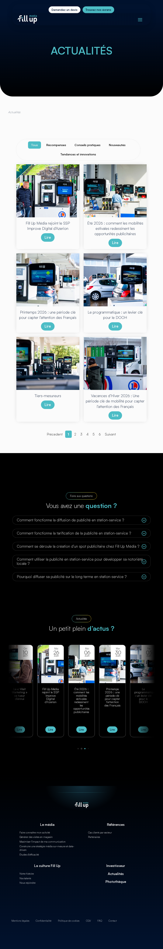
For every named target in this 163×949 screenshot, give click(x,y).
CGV (88, 920)
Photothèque (115, 881)
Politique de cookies (68, 920)
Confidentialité (43, 920)
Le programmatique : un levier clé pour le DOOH (114, 695)
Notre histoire (27, 873)
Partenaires (94, 837)
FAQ (99, 920)
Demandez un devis (64, 9)
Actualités (116, 874)
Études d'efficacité (29, 854)
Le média (47, 824)
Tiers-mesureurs (143, 690)
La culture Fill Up (47, 866)
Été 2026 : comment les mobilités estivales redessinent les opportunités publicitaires (50, 700)
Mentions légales (20, 920)
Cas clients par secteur (100, 832)
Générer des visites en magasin (36, 837)
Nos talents (25, 878)
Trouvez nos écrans (98, 9)
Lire (48, 237)
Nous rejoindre (27, 882)
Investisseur (115, 866)
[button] (74, 748)
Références (116, 824)
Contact (112, 920)
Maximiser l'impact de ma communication (43, 841)
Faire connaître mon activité (35, 832)
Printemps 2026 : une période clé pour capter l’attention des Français (81, 697)
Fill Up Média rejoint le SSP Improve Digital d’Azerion (19, 695)
